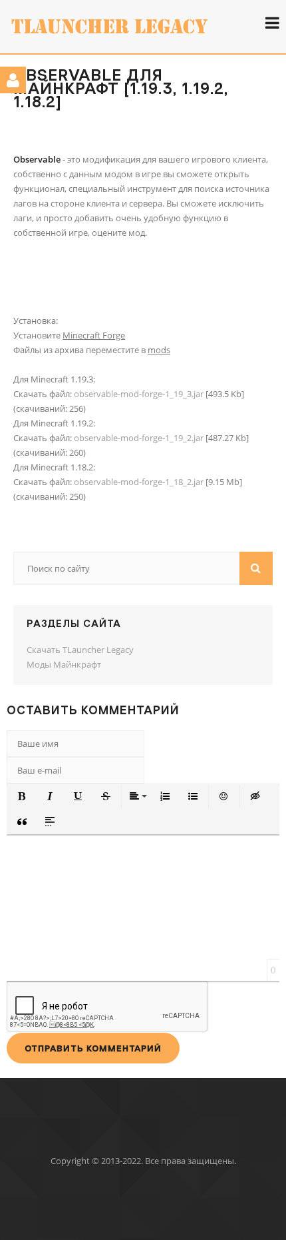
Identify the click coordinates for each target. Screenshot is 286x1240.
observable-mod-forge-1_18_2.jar (139, 482)
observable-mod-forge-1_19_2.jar (139, 438)
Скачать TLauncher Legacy (80, 650)
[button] (22, 796)
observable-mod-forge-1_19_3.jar (139, 394)
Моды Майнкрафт (64, 664)
